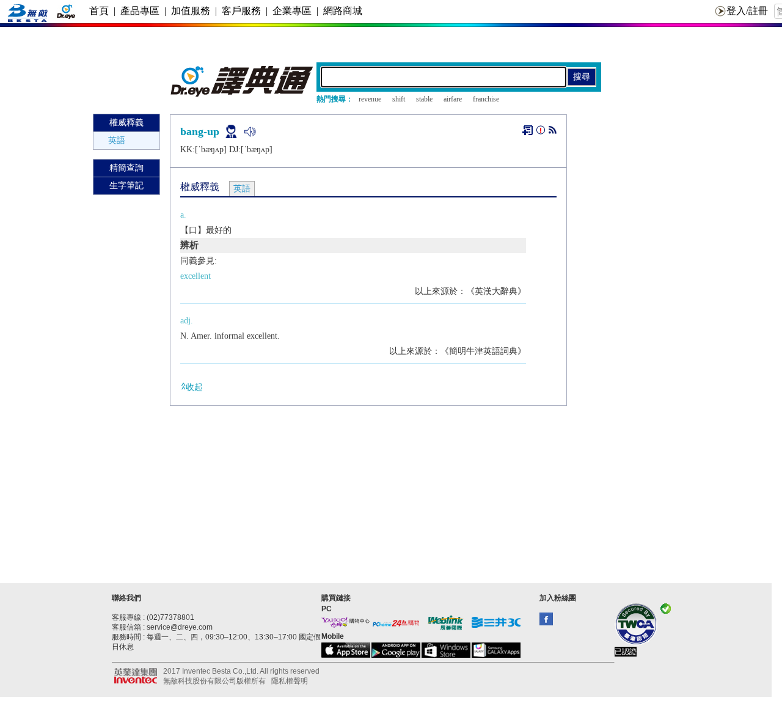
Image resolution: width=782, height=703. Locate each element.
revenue (370, 99)
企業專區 (292, 11)
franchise (486, 99)
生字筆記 (126, 185)
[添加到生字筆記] (527, 130)
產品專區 (139, 11)
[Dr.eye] (242, 93)
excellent (195, 276)
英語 (116, 140)
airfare (453, 99)
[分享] (553, 132)
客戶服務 (241, 11)
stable (424, 99)
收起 (194, 387)
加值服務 (190, 11)
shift (398, 99)
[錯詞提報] (540, 132)
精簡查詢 (126, 167)
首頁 (99, 11)
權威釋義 (126, 122)
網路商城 (342, 11)
